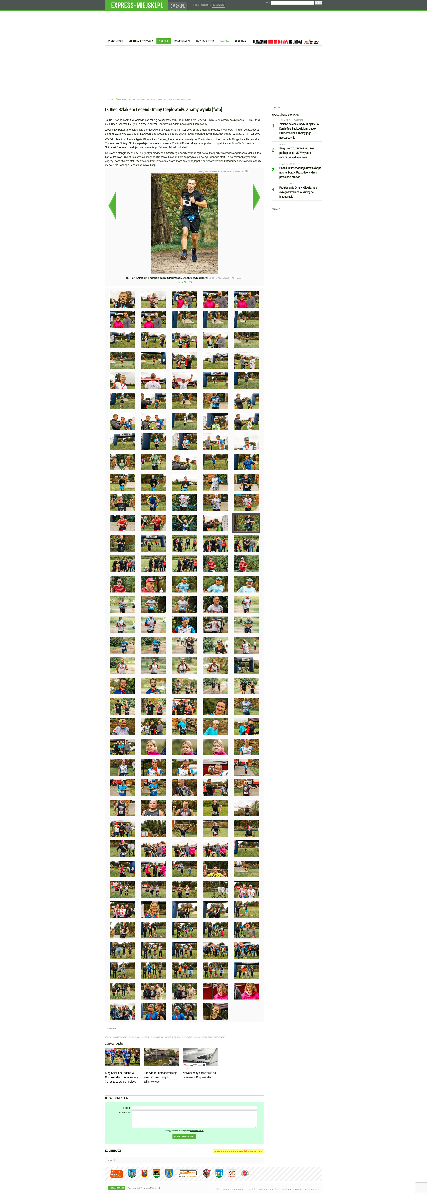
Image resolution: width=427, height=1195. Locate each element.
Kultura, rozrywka (141, 41)
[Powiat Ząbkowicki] (114, 1177)
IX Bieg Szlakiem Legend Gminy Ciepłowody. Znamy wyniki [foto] (163, 99)
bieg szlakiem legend (139, 1037)
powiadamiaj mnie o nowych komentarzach (238, 1151)
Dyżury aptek (205, 41)
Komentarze (182, 41)
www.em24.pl (178, 5)
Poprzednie (112, 205)
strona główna (113, 99)
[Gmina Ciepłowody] (154, 1177)
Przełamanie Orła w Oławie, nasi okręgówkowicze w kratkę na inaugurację (298, 192)
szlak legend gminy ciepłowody (210, 1037)
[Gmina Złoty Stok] (204, 1177)
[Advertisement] (213, 70)
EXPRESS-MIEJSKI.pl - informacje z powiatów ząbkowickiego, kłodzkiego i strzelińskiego (136, 5)
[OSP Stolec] (229, 1177)
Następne (256, 197)
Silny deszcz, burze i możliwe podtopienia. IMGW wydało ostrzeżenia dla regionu (296, 152)
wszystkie (206, 5)
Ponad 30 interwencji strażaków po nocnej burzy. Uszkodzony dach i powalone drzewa (300, 172)
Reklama (240, 41)
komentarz (124, 1112)
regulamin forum (196, 1131)
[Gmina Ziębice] (216, 1177)
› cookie (267, 2)
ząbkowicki (218, 5)
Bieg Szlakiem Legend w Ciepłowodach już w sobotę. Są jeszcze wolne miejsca (122, 1077)
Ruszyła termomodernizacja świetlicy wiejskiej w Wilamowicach (160, 1077)
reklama (226, 1189)
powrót (111, 1160)
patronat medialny (268, 1189)
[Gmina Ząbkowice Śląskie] (129, 1177)
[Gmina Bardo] (142, 1177)
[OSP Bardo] (242, 1177)
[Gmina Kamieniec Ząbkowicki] (166, 1177)
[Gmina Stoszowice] (185, 1177)
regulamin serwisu (291, 1189)
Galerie (164, 41)
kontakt (252, 1189)
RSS (216, 1189)
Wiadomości (115, 41)
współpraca (239, 1189)
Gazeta (224, 41)
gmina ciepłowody (118, 1037)
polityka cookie (311, 1189)
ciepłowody (187, 1037)
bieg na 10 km (157, 1037)
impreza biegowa (172, 1037)
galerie (127, 99)
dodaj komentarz (184, 1136)
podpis (126, 1107)
